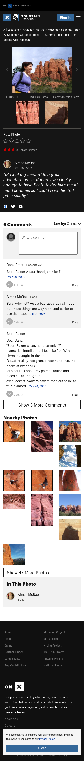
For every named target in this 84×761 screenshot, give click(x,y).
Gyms (8, 645)
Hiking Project (52, 645)
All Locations (11, 29)
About (8, 632)
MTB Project (51, 638)
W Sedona (10, 35)
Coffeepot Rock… (31, 35)
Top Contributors (15, 665)
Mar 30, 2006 (16, 277)
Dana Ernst (14, 265)
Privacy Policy (47, 739)
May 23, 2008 (37, 386)
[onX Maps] (14, 690)
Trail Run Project (53, 652)
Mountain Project (54, 632)
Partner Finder (14, 652)
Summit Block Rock (57, 35)
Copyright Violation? (66, 97)
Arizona (27, 29)
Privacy (63, 755)
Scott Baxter (15, 333)
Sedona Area (69, 29)
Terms (51, 755)
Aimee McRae (25, 163)
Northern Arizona (47, 29)
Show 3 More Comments (42, 404)
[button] (5, 205)
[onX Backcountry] (17, 6)
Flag (75, 285)
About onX (11, 719)
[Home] (23, 17)
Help (8, 638)
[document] (42, 742)
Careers (10, 725)
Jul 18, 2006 (37, 313)
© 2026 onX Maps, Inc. (30, 755)
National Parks (52, 665)
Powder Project (53, 658)
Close (42, 748)
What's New (12, 658)
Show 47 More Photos (28, 572)
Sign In (65, 17)
